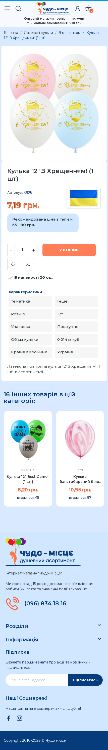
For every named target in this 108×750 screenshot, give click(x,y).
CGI (80, 470)
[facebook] (9, 718)
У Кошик (69, 249)
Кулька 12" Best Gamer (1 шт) (28, 479)
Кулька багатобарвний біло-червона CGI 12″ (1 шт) (80, 479)
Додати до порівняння (28, 264)
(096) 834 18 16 (45, 603)
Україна (28, 470)
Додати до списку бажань (13, 264)
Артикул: (15, 192)
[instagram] (20, 718)
